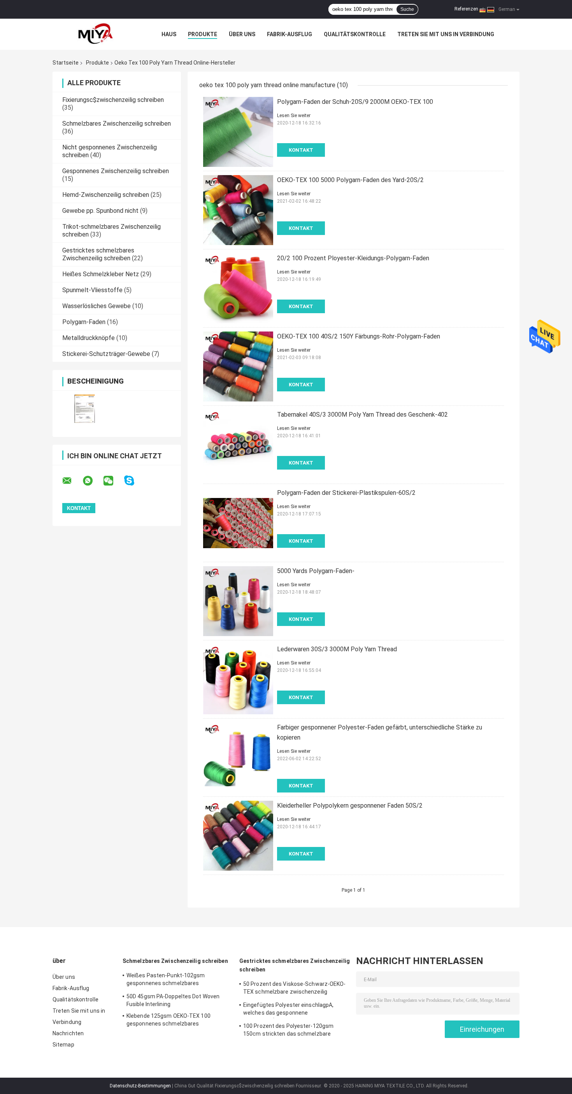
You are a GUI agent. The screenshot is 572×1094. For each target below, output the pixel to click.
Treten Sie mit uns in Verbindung (445, 34)
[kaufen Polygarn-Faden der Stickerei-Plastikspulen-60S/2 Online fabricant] (238, 523)
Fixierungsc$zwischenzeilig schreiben (113, 99)
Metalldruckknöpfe (88, 338)
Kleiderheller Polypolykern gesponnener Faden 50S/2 (350, 805)
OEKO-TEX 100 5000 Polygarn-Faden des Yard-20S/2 (350, 180)
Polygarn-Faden (83, 322)
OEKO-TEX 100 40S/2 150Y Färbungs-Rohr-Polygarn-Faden (358, 336)
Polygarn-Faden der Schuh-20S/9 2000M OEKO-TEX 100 (355, 101)
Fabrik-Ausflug (289, 34)
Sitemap (63, 1044)
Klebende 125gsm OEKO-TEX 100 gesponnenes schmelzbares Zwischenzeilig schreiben (168, 1021)
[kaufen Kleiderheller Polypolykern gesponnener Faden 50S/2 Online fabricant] (238, 836)
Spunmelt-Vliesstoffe (92, 290)
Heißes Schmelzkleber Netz (100, 274)
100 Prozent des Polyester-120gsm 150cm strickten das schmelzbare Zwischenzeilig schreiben (288, 1031)
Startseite (66, 63)
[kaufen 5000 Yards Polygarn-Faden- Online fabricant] (238, 601)
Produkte (202, 34)
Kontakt (301, 150)
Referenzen (466, 9)
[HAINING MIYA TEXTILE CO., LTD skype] (134, 480)
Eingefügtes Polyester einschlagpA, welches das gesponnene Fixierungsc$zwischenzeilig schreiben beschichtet (291, 1010)
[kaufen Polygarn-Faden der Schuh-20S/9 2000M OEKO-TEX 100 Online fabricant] (238, 132)
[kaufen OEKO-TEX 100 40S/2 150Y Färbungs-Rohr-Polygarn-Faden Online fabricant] (238, 366)
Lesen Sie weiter (294, 115)
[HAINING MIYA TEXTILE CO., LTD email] (72, 480)
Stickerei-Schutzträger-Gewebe (106, 354)
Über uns (242, 34)
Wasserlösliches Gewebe (96, 306)
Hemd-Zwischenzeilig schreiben (105, 194)
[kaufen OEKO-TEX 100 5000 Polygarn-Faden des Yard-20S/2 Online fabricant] (238, 210)
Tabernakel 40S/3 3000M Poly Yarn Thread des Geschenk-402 (362, 414)
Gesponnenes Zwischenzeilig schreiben (115, 171)
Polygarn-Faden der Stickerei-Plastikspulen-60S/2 (346, 492)
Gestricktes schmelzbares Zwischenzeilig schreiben (98, 254)
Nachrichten (68, 1033)
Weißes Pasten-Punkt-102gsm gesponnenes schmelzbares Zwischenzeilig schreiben (165, 980)
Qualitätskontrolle (355, 34)
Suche (407, 9)
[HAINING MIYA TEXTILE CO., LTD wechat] (113, 480)
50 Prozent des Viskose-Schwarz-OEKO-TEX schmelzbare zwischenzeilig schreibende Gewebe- (294, 989)
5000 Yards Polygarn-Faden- (315, 571)
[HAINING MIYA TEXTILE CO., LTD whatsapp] (92, 480)
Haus (168, 34)
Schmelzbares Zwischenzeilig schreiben (116, 123)
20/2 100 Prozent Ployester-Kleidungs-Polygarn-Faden (353, 258)
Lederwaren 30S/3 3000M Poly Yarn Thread (337, 649)
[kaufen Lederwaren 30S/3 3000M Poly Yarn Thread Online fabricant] (238, 679)
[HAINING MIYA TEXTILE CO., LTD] (95, 34)
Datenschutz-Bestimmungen (140, 1086)
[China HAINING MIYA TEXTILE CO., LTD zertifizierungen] (85, 408)
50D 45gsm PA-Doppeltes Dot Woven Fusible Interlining (172, 1000)
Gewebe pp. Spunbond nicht (100, 210)
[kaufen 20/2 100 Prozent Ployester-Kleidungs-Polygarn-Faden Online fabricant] (238, 288)
